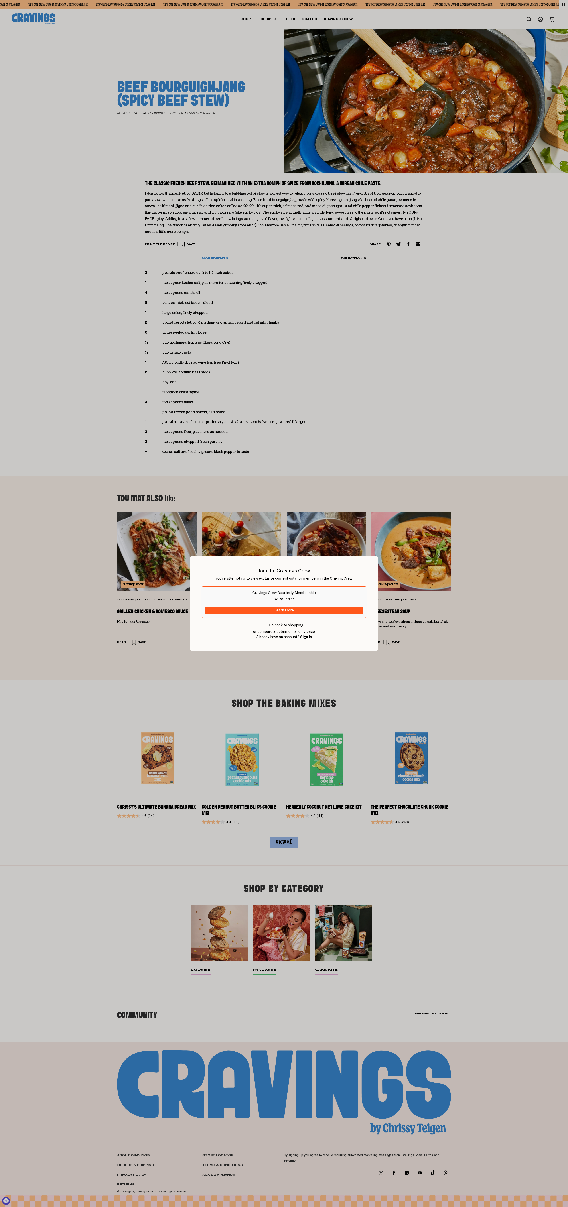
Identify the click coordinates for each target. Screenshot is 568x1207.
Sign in (306, 637)
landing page (304, 631)
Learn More (284, 610)
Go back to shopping (284, 625)
